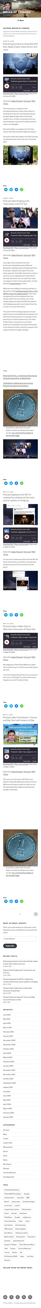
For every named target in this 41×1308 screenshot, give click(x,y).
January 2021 (8, 1036)
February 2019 (8, 1113)
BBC (28, 1198)
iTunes (5, 104)
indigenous (27, 1217)
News (5, 1160)
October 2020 (8, 1049)
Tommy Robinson (9, 1173)
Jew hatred (8, 1225)
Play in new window (21, 94)
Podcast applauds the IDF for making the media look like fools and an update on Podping (18, 497)
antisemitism (9, 1198)
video (22, 1256)
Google (17, 1217)
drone (6, 1213)
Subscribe (26, 91)
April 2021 (7, 1023)
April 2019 (7, 1104)
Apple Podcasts (17, 101)
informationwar (10, 1221)
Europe (14, 1213)
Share (34, 91)
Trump (6, 1252)
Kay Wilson (8, 1233)
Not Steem (7, 1164)
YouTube (30, 1256)
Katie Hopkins (20, 1229)
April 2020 (7, 1053)
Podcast (6, 1168)
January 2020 (8, 1066)
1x (16, 87)
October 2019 (8, 1079)
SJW (6, 1249)
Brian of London (16, 12)
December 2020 (9, 1040)
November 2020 (9, 1045)
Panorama (31, 1237)
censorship (16, 1202)
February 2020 (8, 1062)
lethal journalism (21, 1233)
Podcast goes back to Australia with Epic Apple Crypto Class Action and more (20, 47)
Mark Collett (9, 1237)
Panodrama (20, 1237)
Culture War (7, 1143)
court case (8, 1205)
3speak (26, 1194)
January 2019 (8, 1117)
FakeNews (8, 1217)
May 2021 (6, 1019)
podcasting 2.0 (18, 1241)
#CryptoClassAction (11, 1190)
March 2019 (7, 1109)
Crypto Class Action (11, 1209)
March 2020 (7, 1057)
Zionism (7, 1260)
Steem (12, 1249)
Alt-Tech (6, 1130)
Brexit (6, 1202)
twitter (14, 1252)
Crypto (5, 1139)
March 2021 (7, 1028)
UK (21, 1252)
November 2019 (9, 1074)
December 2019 (9, 1070)
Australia (20, 1198)
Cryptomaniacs (15, 283)
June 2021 (7, 1015)
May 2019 (6, 1100)
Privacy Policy (8, 1303)
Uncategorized (8, 1177)
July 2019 (6, 1092)
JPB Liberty (8, 1229)
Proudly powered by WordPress (24, 1303)
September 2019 (9, 1083)
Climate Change (29, 1202)
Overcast (27, 101)
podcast (7, 1241)
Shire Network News (26, 1245)
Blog (5, 1134)
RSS (33, 101)
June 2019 (7, 1096)
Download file (8, 94)
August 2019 (8, 1087)
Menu (22, 20)
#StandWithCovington (12, 1194)
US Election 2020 (10, 1256)
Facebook (23, 1213)
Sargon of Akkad (10, 1245)
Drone (5, 1151)
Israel (5, 1156)
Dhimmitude (8, 1147)
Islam (21, 1221)
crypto (17, 1205)
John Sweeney (20, 1225)
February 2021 (8, 1032)
